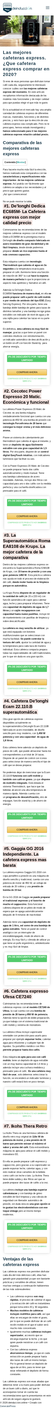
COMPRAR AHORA (27, 372)
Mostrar (21, 162)
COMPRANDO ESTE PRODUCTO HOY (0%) (27, 380)
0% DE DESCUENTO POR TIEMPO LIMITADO (27, 358)
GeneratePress (8, 1406)
